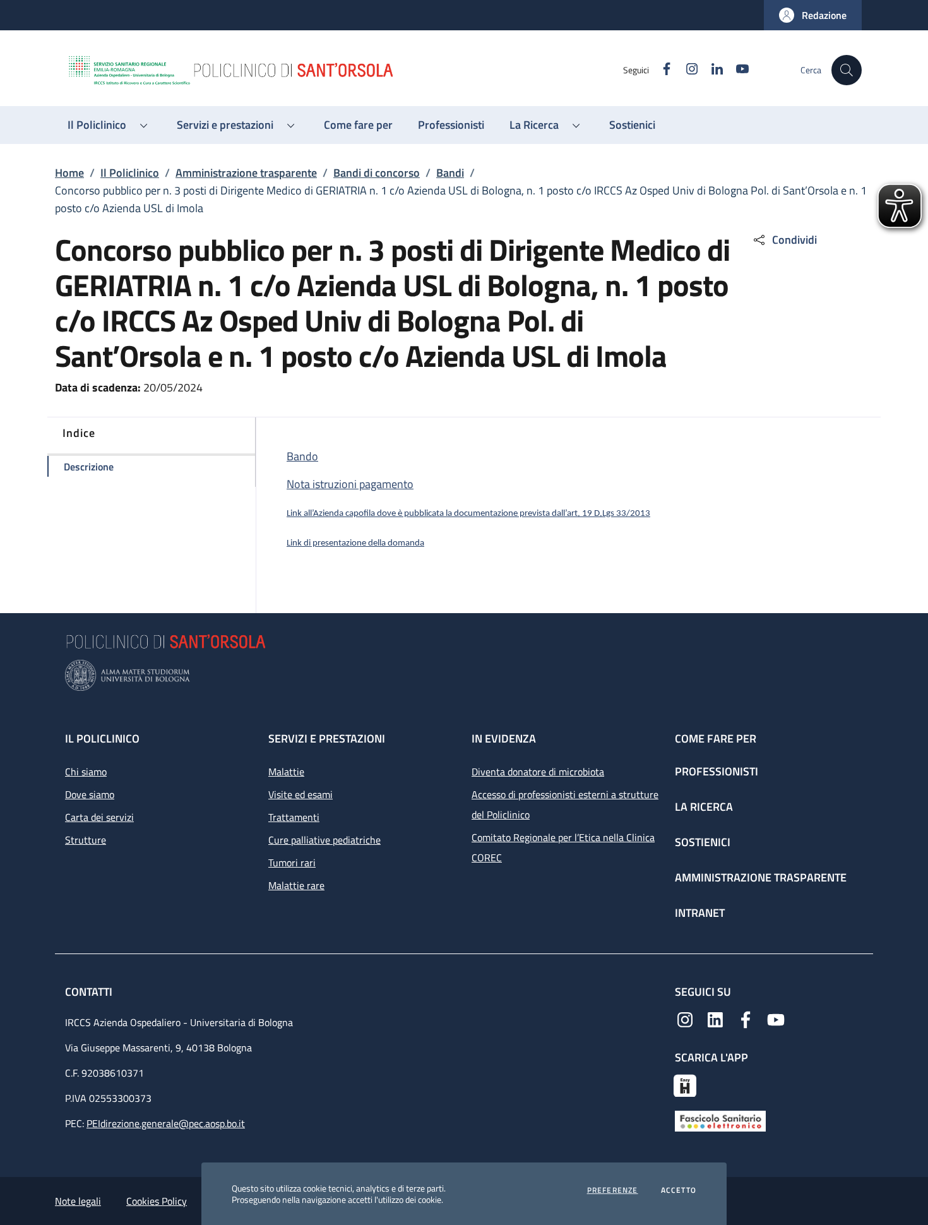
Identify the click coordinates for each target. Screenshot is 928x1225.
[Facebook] (745, 1018)
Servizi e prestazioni (326, 738)
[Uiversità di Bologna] (464, 675)
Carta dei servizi (99, 817)
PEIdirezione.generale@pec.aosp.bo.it (165, 1123)
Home (69, 172)
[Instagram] (685, 1018)
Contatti (90, 991)
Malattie (286, 771)
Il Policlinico (129, 172)
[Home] (344, 70)
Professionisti (716, 771)
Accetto (678, 1190)
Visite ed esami (300, 794)
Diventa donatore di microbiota (538, 771)
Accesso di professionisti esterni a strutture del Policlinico (565, 804)
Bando (302, 456)
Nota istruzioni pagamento (350, 484)
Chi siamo (86, 771)
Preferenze (612, 1190)
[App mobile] (685, 1084)
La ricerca (704, 806)
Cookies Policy (156, 1201)
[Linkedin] (715, 1018)
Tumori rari (292, 862)
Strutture (85, 839)
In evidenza (504, 738)
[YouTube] (776, 1018)
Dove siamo (89, 794)
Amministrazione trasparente (246, 172)
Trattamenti (293, 817)
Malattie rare (296, 885)
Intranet (700, 912)
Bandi (450, 172)
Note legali (78, 1201)
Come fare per (715, 738)
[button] (813, 15)
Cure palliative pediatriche (324, 839)
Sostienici (702, 842)
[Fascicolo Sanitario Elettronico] (720, 1120)
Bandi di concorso (376, 172)
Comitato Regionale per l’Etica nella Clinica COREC (563, 847)
